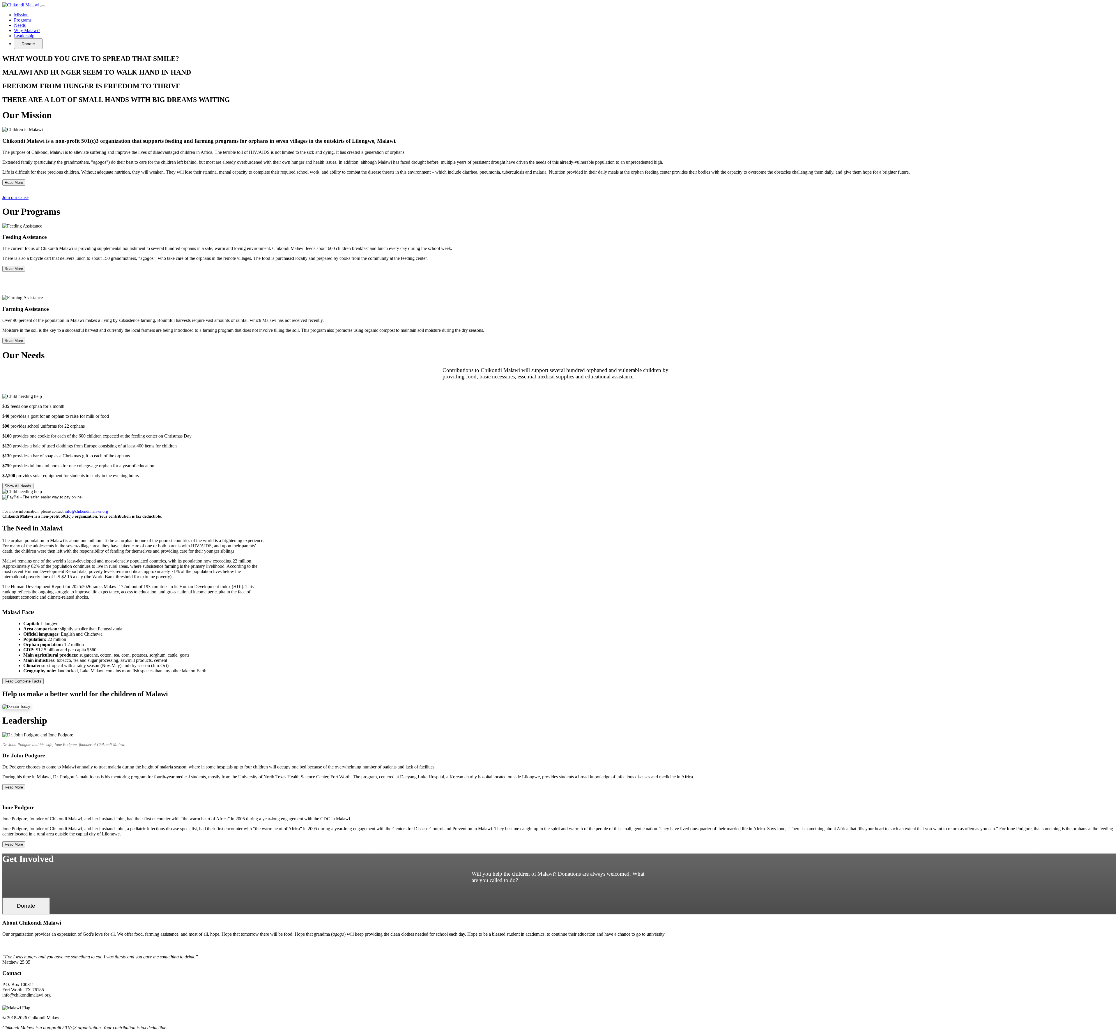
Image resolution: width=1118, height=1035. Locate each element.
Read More (14, 182)
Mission (21, 14)
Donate (28, 43)
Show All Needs (18, 486)
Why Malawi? (27, 30)
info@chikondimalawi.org (86, 511)
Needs (20, 25)
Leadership (24, 35)
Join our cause (15, 197)
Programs (22, 19)
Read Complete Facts (23, 681)
